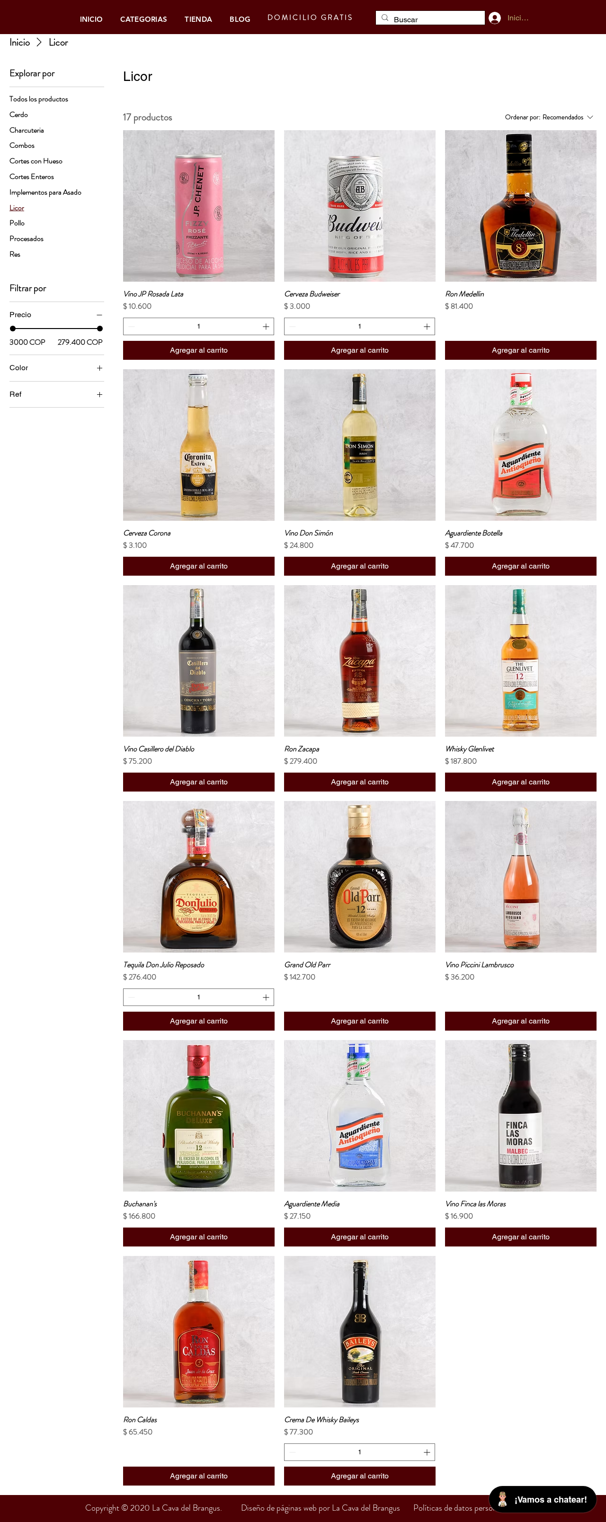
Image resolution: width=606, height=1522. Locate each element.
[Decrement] (130, 326)
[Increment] (267, 326)
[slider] (12, 328)
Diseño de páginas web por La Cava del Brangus (327, 1508)
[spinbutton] (198, 326)
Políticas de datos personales (461, 1508)
